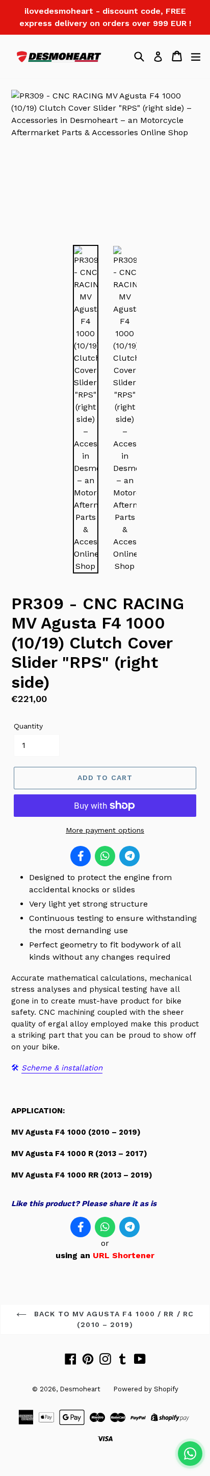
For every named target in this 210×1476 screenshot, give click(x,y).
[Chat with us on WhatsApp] (190, 1453)
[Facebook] (80, 856)
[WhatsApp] (105, 856)
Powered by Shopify (145, 1389)
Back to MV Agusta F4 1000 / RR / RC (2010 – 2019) (113, 1319)
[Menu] (196, 56)
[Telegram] (129, 856)
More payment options (105, 830)
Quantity (28, 726)
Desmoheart (80, 1389)
